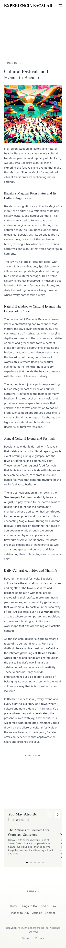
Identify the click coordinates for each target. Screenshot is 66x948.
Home (14, 906)
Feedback (33, 891)
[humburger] (60, 5)
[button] (57, 814)
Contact (50, 912)
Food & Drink (48, 906)
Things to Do (28, 906)
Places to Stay (20, 912)
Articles (37, 912)
